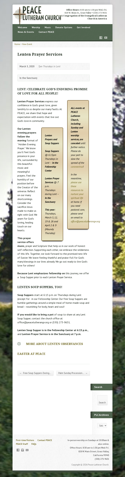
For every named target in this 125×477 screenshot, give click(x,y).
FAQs (33, 444)
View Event (27, 44)
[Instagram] (22, 450)
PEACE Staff (22, 444)
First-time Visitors (25, 440)
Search (102, 402)
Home (17, 44)
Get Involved (83, 27)
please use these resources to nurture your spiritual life (77, 190)
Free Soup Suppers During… (35, 373)
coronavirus (77, 166)
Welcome (22, 27)
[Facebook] (100, 37)
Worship (36, 27)
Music (48, 27)
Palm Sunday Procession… (73, 373)
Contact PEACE (46, 31)
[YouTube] (105, 37)
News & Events (26, 31)
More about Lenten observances (54, 344)
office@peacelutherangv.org (85, 221)
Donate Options (63, 27)
